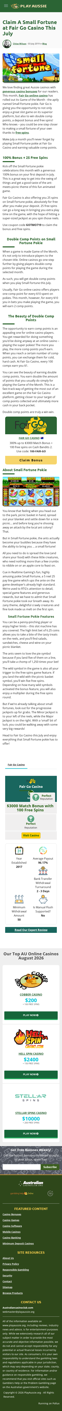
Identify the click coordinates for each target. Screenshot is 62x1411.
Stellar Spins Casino (31, 1113)
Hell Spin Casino (31, 1054)
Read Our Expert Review (31, 930)
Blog (44, 43)
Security (7, 1275)
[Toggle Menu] (6, 5)
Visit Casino (31, 835)
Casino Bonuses (12, 1214)
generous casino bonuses (20, 91)
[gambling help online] (22, 1193)
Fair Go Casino (29, 438)
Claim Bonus (31, 460)
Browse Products (13, 1293)
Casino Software (12, 1226)
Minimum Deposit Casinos (18, 1243)
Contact (7, 1281)
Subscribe (50, 1167)
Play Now (29, 1015)
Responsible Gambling (16, 1269)
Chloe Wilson (19, 43)
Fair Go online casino (33, 95)
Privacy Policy (11, 1264)
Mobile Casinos (11, 1231)
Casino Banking (12, 1237)
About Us (8, 1258)
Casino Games (11, 1220)
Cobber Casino (31, 994)
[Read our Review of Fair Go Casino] (31, 425)
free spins (22, 133)
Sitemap (7, 1287)
